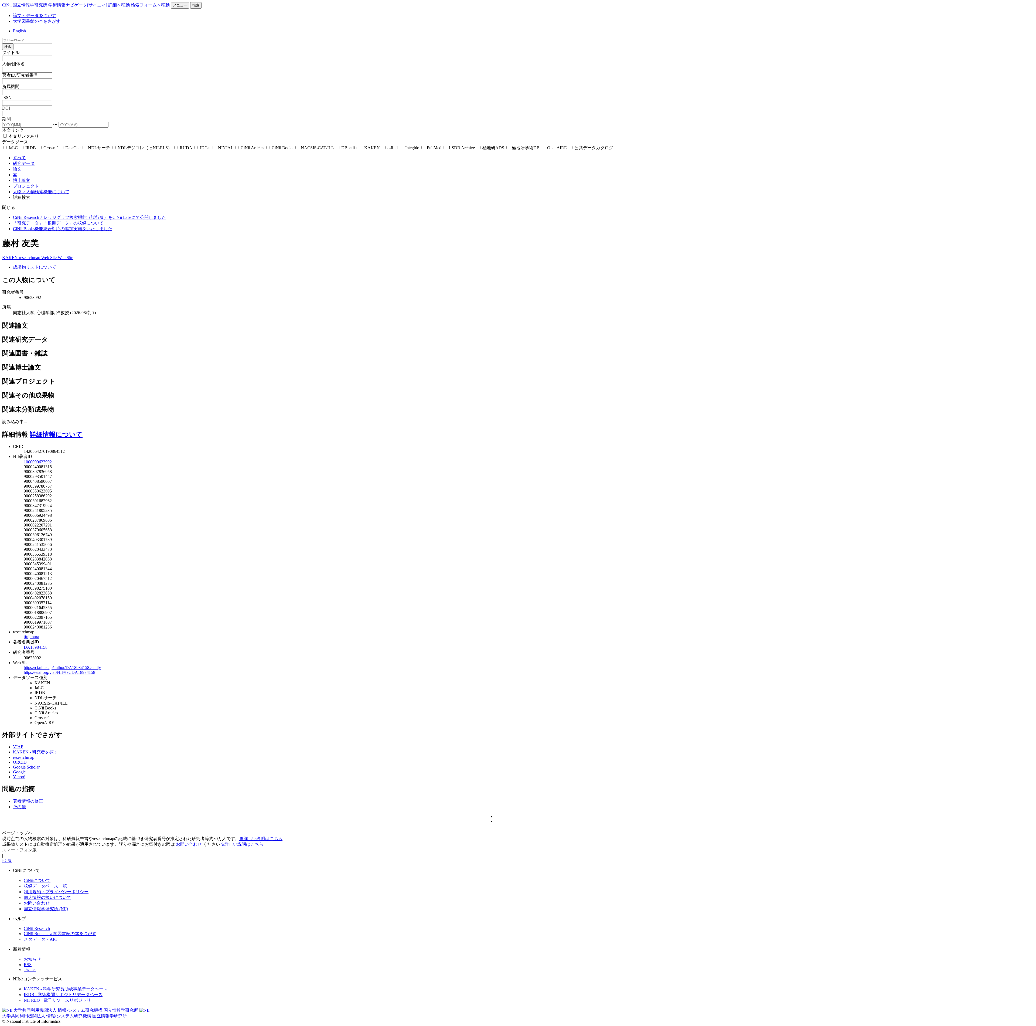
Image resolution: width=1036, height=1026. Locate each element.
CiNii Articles (252, 147)
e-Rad (392, 147)
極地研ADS (493, 147)
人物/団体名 (13, 64)
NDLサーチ (99, 147)
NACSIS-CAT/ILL (317, 147)
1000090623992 (38, 462)
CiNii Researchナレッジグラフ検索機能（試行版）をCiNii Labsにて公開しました (89, 217)
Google (19, 772)
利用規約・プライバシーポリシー (56, 891)
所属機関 (10, 86)
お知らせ (32, 959)
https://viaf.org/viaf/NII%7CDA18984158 (59, 672)
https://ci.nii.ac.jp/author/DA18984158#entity (62, 667)
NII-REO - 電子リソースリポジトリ (57, 1000)
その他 (19, 806)
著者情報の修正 (28, 801)
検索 (195, 5)
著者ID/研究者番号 (20, 75)
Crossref (50, 147)
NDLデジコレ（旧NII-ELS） (145, 147)
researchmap (30, 257)
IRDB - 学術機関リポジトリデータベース (63, 994)
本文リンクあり (23, 136)
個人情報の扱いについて (47, 897)
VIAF (18, 747)
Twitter (30, 969)
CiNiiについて (37, 880)
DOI (6, 108)
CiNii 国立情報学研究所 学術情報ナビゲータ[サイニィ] (54, 5)
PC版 (7, 860)
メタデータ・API (40, 939)
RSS (28, 964)
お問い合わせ (189, 844)
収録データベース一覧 (45, 886)
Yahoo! (19, 776)
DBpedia (349, 147)
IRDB (30, 147)
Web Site (49, 257)
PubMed (434, 147)
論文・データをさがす (34, 15)
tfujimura (31, 636)
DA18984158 (35, 647)
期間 (6, 119)
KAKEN (372, 147)
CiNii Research (37, 928)
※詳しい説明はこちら (260, 838)
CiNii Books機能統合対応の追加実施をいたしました (62, 228)
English (19, 31)
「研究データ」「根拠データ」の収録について (58, 223)
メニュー (180, 5)
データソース (15, 142)
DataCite (72, 147)
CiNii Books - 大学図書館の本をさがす (60, 933)
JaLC (13, 147)
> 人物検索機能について (46, 191)
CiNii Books (282, 147)
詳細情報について (56, 434)
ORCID (20, 762)
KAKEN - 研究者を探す (35, 752)
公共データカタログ (593, 147)
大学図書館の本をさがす (36, 21)
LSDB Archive (462, 147)
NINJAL (225, 147)
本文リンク (13, 130)
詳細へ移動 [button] (119, 5)
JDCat (205, 147)
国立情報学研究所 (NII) (46, 908)
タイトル (10, 52)
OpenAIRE (557, 147)
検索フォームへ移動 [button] (150, 5)
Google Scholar (26, 767)
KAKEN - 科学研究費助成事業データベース (66, 989)
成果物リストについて (34, 267)
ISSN (7, 97)
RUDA (186, 147)
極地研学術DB (526, 147)
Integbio (412, 147)
